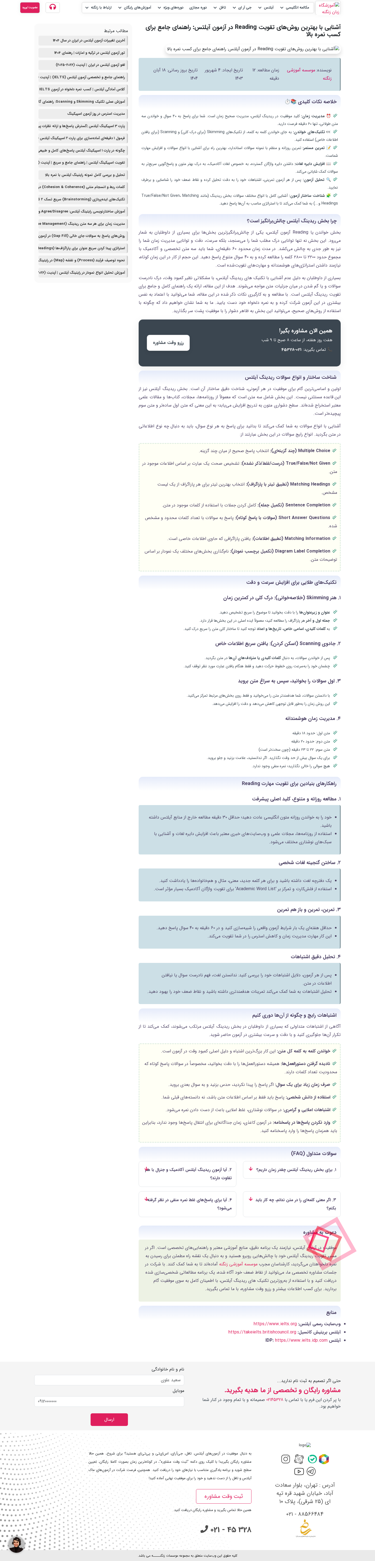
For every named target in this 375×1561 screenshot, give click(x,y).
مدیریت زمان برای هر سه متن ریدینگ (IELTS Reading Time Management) (81, 224)
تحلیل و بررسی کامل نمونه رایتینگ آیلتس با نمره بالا (85, 175)
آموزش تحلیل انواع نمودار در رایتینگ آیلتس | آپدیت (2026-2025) (81, 273)
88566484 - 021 (304, 1514)
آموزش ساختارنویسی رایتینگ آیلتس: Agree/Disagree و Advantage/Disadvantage (81, 211)
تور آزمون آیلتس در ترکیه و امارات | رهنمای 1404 (89, 53)
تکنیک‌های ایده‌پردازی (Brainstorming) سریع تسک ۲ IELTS (81, 199)
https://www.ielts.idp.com (301, 1340)
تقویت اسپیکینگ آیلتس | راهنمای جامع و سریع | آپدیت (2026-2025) (81, 163)
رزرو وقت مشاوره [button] (168, 342)
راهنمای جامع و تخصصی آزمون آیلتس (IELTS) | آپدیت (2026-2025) (81, 77)
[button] (294, 8)
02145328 (274, 1399)
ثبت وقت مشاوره (224, 1496)
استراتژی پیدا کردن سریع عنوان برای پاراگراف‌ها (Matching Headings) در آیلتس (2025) (81, 248)
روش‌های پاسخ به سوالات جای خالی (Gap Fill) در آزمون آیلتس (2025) (81, 236)
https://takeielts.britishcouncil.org (262, 1332)
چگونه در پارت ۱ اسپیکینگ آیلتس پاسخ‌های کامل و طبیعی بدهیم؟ (81, 150)
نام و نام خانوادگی (168, 1369)
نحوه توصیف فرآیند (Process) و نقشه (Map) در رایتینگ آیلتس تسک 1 (81, 260)
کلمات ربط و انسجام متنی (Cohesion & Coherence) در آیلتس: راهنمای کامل (81, 187)
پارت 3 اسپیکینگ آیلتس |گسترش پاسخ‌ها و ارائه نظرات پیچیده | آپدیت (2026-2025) (81, 126)
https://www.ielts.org (275, 1324)
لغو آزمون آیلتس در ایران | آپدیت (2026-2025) (90, 65)
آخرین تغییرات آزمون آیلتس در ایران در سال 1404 (89, 40)
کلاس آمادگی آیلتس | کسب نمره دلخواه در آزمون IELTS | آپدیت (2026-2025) (81, 89)
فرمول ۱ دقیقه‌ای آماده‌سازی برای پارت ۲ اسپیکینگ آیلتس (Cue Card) (81, 138)
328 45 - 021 (229, 1530)
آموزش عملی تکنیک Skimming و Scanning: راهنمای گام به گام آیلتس (81, 102)
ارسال (109, 1419)
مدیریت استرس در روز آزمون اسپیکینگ (96, 114)
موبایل (178, 1391)
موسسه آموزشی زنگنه (238, 1264)
